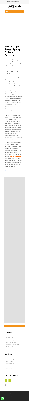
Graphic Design (9, 368)
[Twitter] (8, 380)
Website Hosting (10, 363)
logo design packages (15, 156)
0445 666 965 (10, 5)
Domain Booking (9, 361)
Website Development (11, 340)
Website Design (9, 337)
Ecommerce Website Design (12, 344)
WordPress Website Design (12, 346)
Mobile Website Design (11, 342)
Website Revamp (10, 359)
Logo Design (9, 365)
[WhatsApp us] (2, 398)
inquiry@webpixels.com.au (13, 1)
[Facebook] (4, 380)
